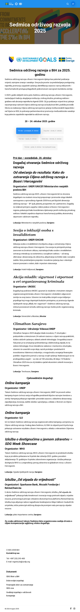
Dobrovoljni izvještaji (15, 580)
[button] (73, 4)
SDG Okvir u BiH (12, 576)
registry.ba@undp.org (21, 562)
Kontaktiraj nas (12, 553)
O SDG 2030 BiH (12, 550)
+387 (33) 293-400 (17, 558)
